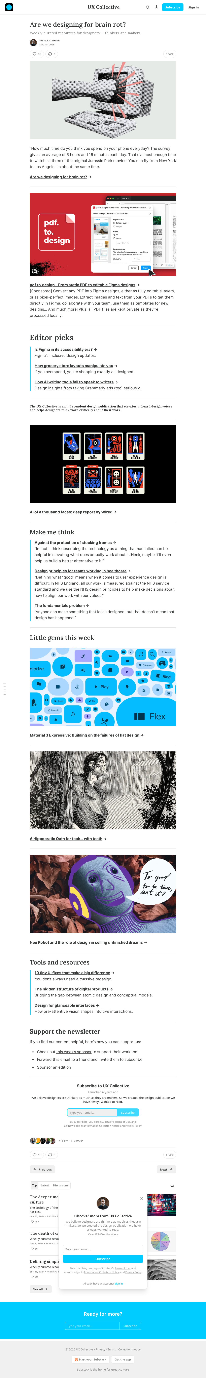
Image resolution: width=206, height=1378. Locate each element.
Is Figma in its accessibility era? (64, 349)
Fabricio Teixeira (49, 40)
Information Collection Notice (101, 1272)
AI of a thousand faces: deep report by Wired (71, 512)
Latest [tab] (45, 1185)
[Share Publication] (156, 7)
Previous (45, 1169)
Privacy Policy (133, 1272)
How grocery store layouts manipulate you (74, 365)
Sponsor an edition (54, 1067)
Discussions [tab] (60, 1185)
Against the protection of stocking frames (73, 542)
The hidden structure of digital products (72, 989)
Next (163, 1169)
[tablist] (50, 1185)
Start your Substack (92, 1359)
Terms (112, 1349)
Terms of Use (122, 1268)
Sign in (193, 7)
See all (38, 1289)
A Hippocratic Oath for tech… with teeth (66, 838)
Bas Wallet (54, 1216)
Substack (83, 1369)
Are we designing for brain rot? (58, 177)
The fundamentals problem (60, 605)
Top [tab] (34, 1185)
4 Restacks (77, 1141)
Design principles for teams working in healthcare (81, 571)
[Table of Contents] (4, 689)
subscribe (133, 1059)
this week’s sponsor (74, 1052)
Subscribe (172, 7)
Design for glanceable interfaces (65, 1005)
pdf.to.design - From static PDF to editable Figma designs (82, 285)
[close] (141, 1198)
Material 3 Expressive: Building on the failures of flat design (84, 735)
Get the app (123, 1359)
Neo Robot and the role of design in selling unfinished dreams (86, 942)
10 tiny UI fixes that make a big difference (72, 973)
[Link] (24, 337)
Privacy (100, 1349)
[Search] (148, 7)
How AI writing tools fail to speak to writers (74, 382)
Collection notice (129, 1349)
